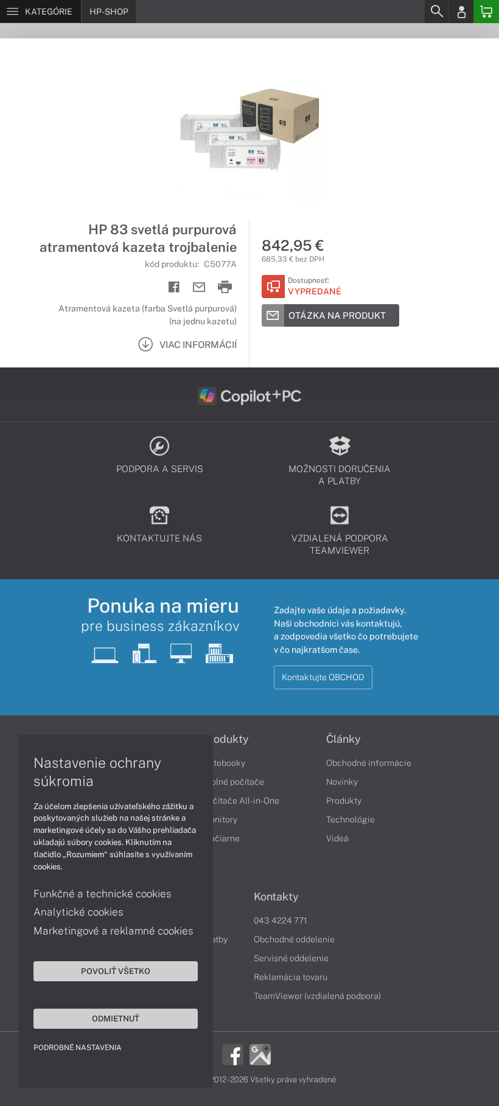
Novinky (342, 782)
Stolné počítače (233, 782)
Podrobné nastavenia (77, 1047)
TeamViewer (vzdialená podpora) (317, 996)
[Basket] (486, 11)
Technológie (350, 819)
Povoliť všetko (115, 971)
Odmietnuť (115, 1018)
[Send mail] (199, 287)
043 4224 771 (280, 920)
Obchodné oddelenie (294, 939)
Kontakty (276, 896)
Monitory (220, 819)
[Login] (461, 11)
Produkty (226, 739)
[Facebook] (232, 1054)
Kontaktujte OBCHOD (323, 677)
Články (343, 739)
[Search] (436, 11)
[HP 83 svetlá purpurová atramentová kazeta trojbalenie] (249, 129)
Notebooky (224, 763)
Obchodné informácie (368, 763)
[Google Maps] (260, 1054)
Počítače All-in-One (241, 800)
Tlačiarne (221, 838)
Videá (337, 838)
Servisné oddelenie (291, 958)
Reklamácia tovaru (290, 977)
